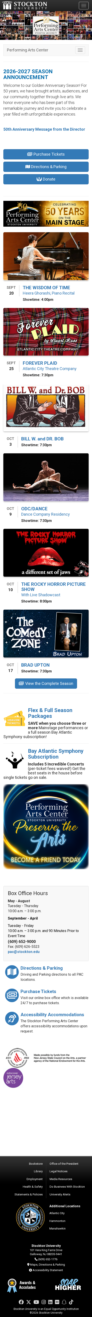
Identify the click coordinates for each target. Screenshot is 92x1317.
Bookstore (36, 1163)
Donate (49, 179)
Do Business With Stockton (67, 1186)
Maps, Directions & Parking (47, 1264)
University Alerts (60, 1194)
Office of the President (64, 1163)
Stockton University (24, 5)
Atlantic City (57, 1213)
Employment (35, 1179)
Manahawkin (57, 1228)
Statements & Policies (29, 1194)
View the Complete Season (49, 683)
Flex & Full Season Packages (50, 713)
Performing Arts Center (27, 50)
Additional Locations (64, 1206)
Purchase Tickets (49, 154)
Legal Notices (58, 1171)
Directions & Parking (49, 166)
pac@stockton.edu (24, 952)
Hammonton (57, 1221)
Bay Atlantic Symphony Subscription (56, 754)
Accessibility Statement (48, 1270)
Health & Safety (33, 1186)
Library (38, 1171)
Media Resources (61, 1179)
